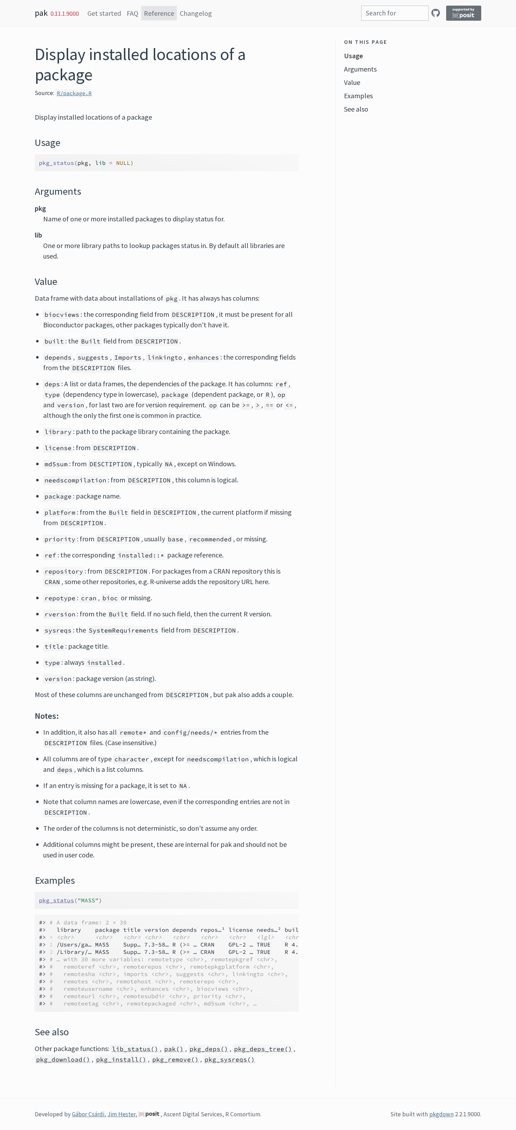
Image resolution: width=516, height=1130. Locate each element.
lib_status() (135, 1049)
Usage (353, 55)
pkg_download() (63, 1059)
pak (41, 12)
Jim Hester (121, 1114)
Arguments (360, 69)
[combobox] (395, 13)
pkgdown (441, 1114)
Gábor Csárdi (88, 1114)
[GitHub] (436, 13)
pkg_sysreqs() (230, 1059)
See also (356, 109)
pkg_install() (121, 1059)
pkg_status (56, 900)
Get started (104, 13)
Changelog (196, 13)
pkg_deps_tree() (263, 1049)
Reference (159, 13)
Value (352, 82)
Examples (358, 95)
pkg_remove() (175, 1059)
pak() (174, 1049)
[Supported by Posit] (463, 13)
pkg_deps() (209, 1049)
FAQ (132, 13)
